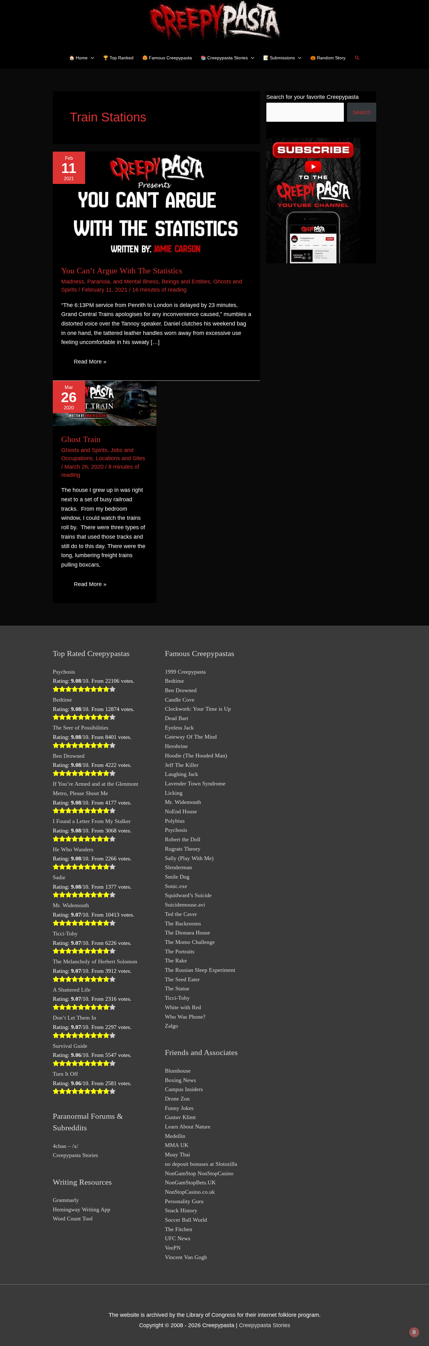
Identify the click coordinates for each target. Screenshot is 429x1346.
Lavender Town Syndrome (195, 783)
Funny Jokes (179, 1108)
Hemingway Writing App (81, 1209)
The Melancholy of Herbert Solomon (95, 961)
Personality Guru (184, 1201)
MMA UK (176, 1145)
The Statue (177, 988)
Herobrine (176, 746)
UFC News (177, 1238)
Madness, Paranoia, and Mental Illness (110, 281)
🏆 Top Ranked (118, 57)
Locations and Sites (120, 458)
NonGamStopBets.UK (190, 1182)
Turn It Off (65, 1074)
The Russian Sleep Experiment (200, 970)
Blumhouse (178, 1071)
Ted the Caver (181, 914)
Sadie (59, 877)
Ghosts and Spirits (84, 450)
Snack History (181, 1210)
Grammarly (66, 1200)
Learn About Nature (187, 1126)
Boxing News (180, 1080)
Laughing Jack (181, 774)
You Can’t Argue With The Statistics (121, 270)
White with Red (183, 1007)
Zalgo (171, 1026)
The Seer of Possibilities (80, 727)
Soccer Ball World (186, 1220)
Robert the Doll (182, 839)
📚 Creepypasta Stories (224, 57)
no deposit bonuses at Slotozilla (201, 1164)
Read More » (89, 363)
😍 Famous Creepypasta (167, 57)
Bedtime (62, 700)
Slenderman (178, 867)
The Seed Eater (182, 979)
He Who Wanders (73, 849)
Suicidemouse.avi (185, 905)
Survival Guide (70, 1046)
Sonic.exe (176, 886)
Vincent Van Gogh (186, 1257)
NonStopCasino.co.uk (190, 1192)
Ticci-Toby (65, 933)
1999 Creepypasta (185, 672)
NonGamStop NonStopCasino (199, 1173)
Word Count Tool (73, 1218)
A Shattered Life (71, 990)
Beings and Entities (186, 281)
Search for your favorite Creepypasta (312, 97)
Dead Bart (176, 718)
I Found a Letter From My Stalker (92, 821)
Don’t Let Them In (74, 1018)
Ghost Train (80, 439)
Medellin (175, 1136)
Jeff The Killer (181, 765)
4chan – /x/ (65, 1146)
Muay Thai (177, 1154)
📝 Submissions (279, 57)
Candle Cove (179, 700)
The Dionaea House (187, 932)
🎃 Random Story (327, 57)
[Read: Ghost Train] (104, 403)
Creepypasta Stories (75, 1155)
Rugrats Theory (182, 849)
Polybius (175, 821)
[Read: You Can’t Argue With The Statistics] (156, 204)
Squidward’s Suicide (188, 895)
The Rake (176, 960)
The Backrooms (183, 923)
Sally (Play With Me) (189, 858)
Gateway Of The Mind (191, 737)
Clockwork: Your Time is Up (198, 709)
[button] (357, 58)
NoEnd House (181, 811)
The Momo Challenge (190, 942)
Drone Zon (177, 1099)
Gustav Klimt (180, 1117)
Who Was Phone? (185, 1017)
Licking (173, 793)
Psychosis (64, 672)
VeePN (173, 1248)
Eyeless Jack (179, 727)
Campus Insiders (184, 1089)
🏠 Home (78, 57)
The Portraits (179, 951)
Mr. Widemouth (71, 905)
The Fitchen (178, 1229)
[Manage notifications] (414, 1332)
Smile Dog (177, 877)
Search (362, 112)
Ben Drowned (68, 756)
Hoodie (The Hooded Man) (196, 755)
